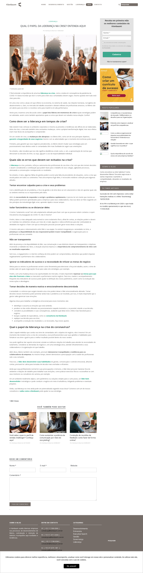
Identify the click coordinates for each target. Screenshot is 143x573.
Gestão (70, 4)
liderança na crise (48, 93)
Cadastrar (116, 54)
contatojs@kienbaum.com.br (51, 550)
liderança (14, 165)
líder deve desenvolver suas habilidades (35, 362)
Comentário (15, 475)
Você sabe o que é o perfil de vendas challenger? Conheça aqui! (21, 437)
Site (89, 4)
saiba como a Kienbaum (29, 391)
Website (73, 465)
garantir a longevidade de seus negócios (26, 139)
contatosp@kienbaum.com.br (52, 531)
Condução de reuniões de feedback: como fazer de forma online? (83, 437)
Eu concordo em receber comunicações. (115, 42)
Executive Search (80, 534)
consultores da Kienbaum (56, 316)
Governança (78, 539)
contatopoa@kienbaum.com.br (52, 537)
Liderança (80, 4)
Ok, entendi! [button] (71, 566)
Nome (12, 465)
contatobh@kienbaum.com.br (52, 544)
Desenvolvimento (56, 4)
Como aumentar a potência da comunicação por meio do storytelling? (52, 437)
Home (43, 4)
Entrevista (77, 531)
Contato (98, 4)
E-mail (43, 465)
